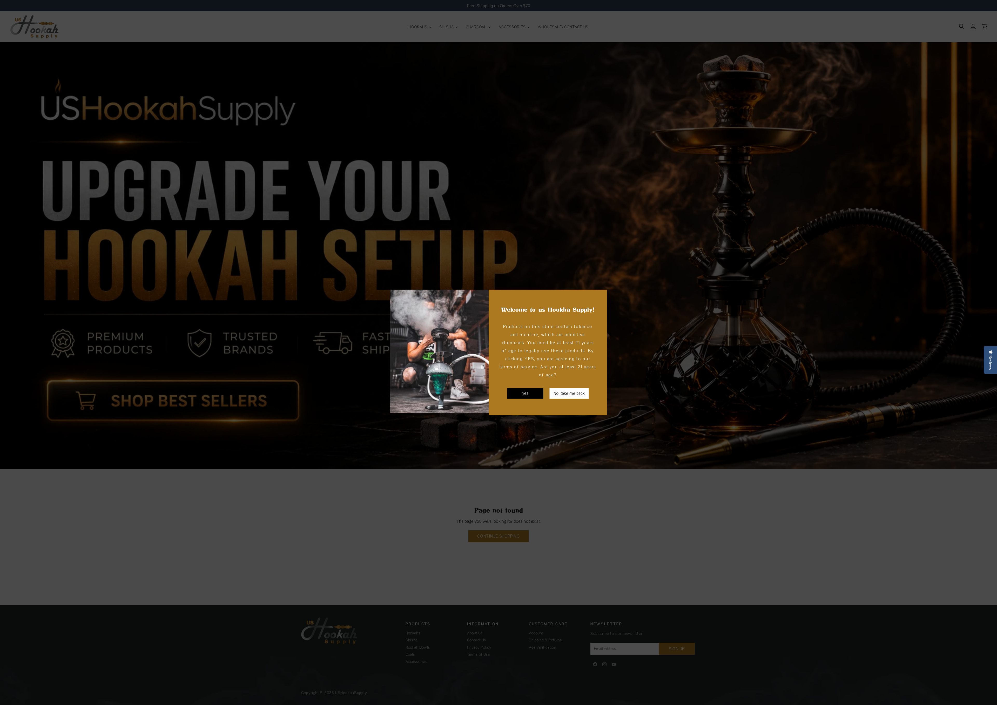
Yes (525, 393)
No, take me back (569, 393)
